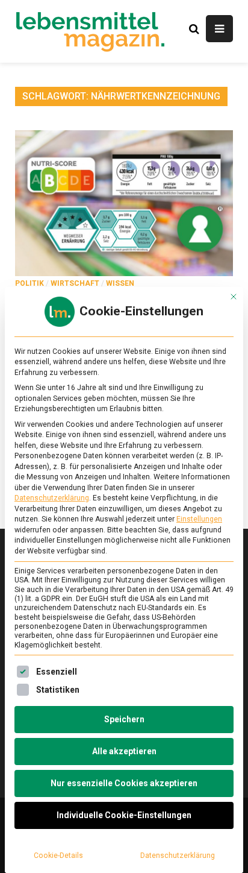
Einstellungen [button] (199, 519)
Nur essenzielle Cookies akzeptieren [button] (124, 783)
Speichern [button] (124, 719)
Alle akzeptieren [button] (124, 751)
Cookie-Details (58, 855)
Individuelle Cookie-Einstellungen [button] (124, 815)
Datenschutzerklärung (51, 498)
